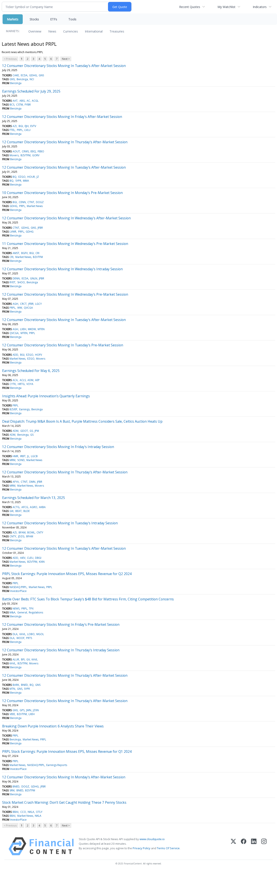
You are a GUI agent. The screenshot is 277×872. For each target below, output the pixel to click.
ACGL (35, 101)
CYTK (13, 384)
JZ (38, 177)
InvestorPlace (18, 591)
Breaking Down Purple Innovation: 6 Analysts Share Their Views (53, 726)
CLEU (30, 558)
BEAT (18, 511)
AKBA (42, 507)
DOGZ (40, 202)
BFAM (22, 532)
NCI (32, 79)
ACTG (16, 507)
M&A (12, 612)
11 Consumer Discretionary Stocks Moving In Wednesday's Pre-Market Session (65, 243)
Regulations (36, 612)
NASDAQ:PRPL (18, 587)
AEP (37, 380)
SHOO (21, 282)
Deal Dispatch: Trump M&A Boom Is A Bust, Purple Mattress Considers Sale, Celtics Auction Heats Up (82, 421)
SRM (12, 790)
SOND (21, 460)
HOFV (38, 355)
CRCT (23, 304)
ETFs (53, 19)
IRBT (23, 456)
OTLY (39, 812)
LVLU (27, 130)
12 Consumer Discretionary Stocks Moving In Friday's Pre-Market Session (60, 624)
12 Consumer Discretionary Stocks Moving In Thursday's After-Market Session (64, 142)
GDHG (33, 75)
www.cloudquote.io (152, 839)
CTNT (30, 202)
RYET (12, 282)
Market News (35, 206)
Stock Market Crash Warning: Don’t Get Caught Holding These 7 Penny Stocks (64, 802)
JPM (37, 431)
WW (19, 308)
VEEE (12, 714)
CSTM (19, 104)
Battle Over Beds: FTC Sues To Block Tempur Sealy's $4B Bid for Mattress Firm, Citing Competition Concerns (88, 599)
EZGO (22, 177)
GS (31, 431)
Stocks (34, 19)
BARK (16, 685)
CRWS (25, 151)
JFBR (40, 228)
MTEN (41, 329)
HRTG (21, 384)
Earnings (24, 409)
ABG (22, 101)
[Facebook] (243, 846)
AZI (15, 126)
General (22, 612)
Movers (14, 155)
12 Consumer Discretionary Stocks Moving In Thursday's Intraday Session (60, 650)
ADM (30, 380)
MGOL (40, 634)
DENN (16, 278)
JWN (28, 710)
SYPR (18, 181)
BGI (21, 126)
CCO (23, 812)
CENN (22, 202)
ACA (15, 380)
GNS (41, 75)
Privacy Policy (141, 848)
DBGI (38, 558)
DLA (15, 634)
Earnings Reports (56, 765)
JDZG (21, 536)
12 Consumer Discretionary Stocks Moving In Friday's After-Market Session (62, 116)
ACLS (23, 380)
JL (28, 456)
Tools (72, 19)
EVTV (33, 126)
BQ (14, 177)
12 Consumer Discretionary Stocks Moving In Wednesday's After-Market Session (66, 218)
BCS (12, 104)
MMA (26, 181)
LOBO (31, 634)
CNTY (40, 532)
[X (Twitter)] (233, 846)
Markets (12, 19)
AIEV (22, 558)
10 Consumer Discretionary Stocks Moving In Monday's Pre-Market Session (62, 192)
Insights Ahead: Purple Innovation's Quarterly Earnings (46, 396)
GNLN (33, 278)
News (52, 31)
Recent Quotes (189, 7)
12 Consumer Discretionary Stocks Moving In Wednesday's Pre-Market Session (65, 294)
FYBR (28, 104)
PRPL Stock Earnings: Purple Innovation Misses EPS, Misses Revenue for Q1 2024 (67, 751)
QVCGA (28, 308)
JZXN (36, 710)
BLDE (26, 511)
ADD (15, 355)
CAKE (16, 75)
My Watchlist (226, 7)
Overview (34, 31)
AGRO (33, 507)
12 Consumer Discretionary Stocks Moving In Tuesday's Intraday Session (60, 523)
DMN (32, 482)
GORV (35, 155)
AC (28, 101)
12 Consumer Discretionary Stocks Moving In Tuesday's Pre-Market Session (62, 345)
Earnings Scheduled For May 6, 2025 (31, 370)
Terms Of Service (168, 848)
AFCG (24, 507)
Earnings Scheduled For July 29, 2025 (31, 91)
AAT (15, 101)
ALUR (16, 659)
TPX (31, 608)
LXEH (23, 329)
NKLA (31, 812)
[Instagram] (263, 846)
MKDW (32, 329)
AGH (15, 304)
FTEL (12, 130)
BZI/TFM (26, 155)
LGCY (38, 304)
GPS (22, 710)
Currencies (70, 31)
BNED (24, 685)
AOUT (16, 151)
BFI (23, 659)
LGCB (34, 456)
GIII (11, 511)
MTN (12, 689)
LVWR (13, 231)
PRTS (29, 638)
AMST (16, 253)
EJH (27, 126)
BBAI (15, 812)
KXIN (42, 562)
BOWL (31, 532)
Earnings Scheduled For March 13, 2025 (33, 497)
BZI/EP (13, 409)
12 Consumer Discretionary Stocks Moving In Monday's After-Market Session (63, 777)
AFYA (16, 482)
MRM (12, 460)
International (94, 31)
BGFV (24, 253)
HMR (15, 456)
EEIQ (33, 151)
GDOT (24, 431)
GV (28, 659)
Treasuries (117, 31)
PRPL (20, 130)
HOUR (31, 177)
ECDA (24, 75)
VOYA (29, 384)
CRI (37, 253)
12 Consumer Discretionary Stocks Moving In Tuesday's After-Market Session (64, 65)
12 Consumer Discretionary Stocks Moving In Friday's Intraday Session (58, 446)
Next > (66, 59)
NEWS (16, 608)
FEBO (41, 151)
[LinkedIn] (253, 846)
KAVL (22, 634)
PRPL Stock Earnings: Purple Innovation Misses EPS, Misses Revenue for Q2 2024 (67, 573)
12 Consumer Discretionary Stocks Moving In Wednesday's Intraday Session (62, 269)
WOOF (20, 638)
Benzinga (22, 79)
